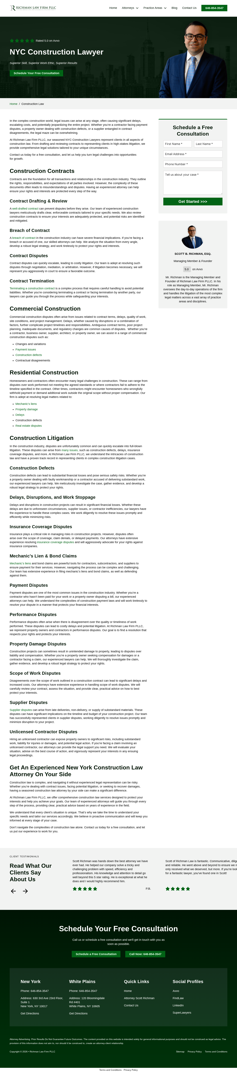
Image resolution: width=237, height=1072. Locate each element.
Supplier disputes (21, 710)
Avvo (176, 991)
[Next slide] (25, 891)
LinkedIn (178, 1005)
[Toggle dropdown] (137, 8)
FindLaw (178, 998)
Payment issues (25, 349)
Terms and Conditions (216, 1051)
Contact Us (189, 7)
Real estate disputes (28, 425)
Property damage (26, 409)
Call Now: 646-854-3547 (145, 954)
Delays (19, 414)
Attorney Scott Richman (139, 998)
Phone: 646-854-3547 (35, 991)
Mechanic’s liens (26, 403)
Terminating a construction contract (32, 288)
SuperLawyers (182, 1012)
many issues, (70, 450)
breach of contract (23, 237)
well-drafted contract (25, 208)
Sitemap (180, 1051)
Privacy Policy (195, 1051)
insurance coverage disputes (55, 542)
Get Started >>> (192, 201)
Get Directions (30, 1013)
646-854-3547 (214, 8)
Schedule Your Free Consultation (36, 73)
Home (113, 7)
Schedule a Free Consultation (96, 954)
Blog (174, 7)
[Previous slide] (13, 891)
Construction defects (28, 355)
